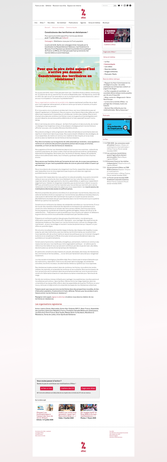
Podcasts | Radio (111, 74)
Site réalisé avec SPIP (115, 434)
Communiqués (71, 27)
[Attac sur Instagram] (125, 5)
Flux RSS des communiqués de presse (119, 432)
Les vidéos (108, 67)
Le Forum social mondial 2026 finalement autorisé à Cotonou (118, 179)
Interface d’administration (116, 437)
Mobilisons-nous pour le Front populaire (68, 41)
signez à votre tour (58, 297)
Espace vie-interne (74, 6)
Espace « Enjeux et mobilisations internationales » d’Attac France (118, 147)
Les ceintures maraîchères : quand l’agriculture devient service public (117, 155)
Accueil (47, 27)
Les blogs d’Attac (39, 432)
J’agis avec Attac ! (109, 52)
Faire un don (39, 6)
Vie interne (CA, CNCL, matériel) (43, 431)
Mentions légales (114, 435)
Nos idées (51, 23)
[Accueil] (83, 13)
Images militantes (111, 71)
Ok (115, 5)
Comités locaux (39, 434)
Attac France (111, 181)
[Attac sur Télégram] (130, 5)
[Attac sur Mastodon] (127, 5)
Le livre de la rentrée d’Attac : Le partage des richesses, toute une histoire (116, 104)
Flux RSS (112, 431)
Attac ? (42, 23)
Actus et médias (94, 23)
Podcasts (106, 115)
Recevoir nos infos (59, 6)
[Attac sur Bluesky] (119, 5)
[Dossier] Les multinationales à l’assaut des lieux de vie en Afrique (45, 415)
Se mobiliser (61, 23)
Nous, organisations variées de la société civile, (52, 102)
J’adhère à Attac (110, 44)
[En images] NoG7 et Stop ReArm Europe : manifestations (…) (89, 414)
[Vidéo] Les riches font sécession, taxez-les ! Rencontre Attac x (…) (67, 414)
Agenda (83, 23)
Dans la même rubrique (111, 79)
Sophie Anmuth (124, 163)
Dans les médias (110, 69)
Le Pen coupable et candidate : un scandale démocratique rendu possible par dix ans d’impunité (118, 93)
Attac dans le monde (40, 435)
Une (35, 23)
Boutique (106, 23)
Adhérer (48, 6)
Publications (73, 23)
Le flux (107, 62)
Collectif (65, 38)
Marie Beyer (122, 157)
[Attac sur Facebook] (122, 5)
